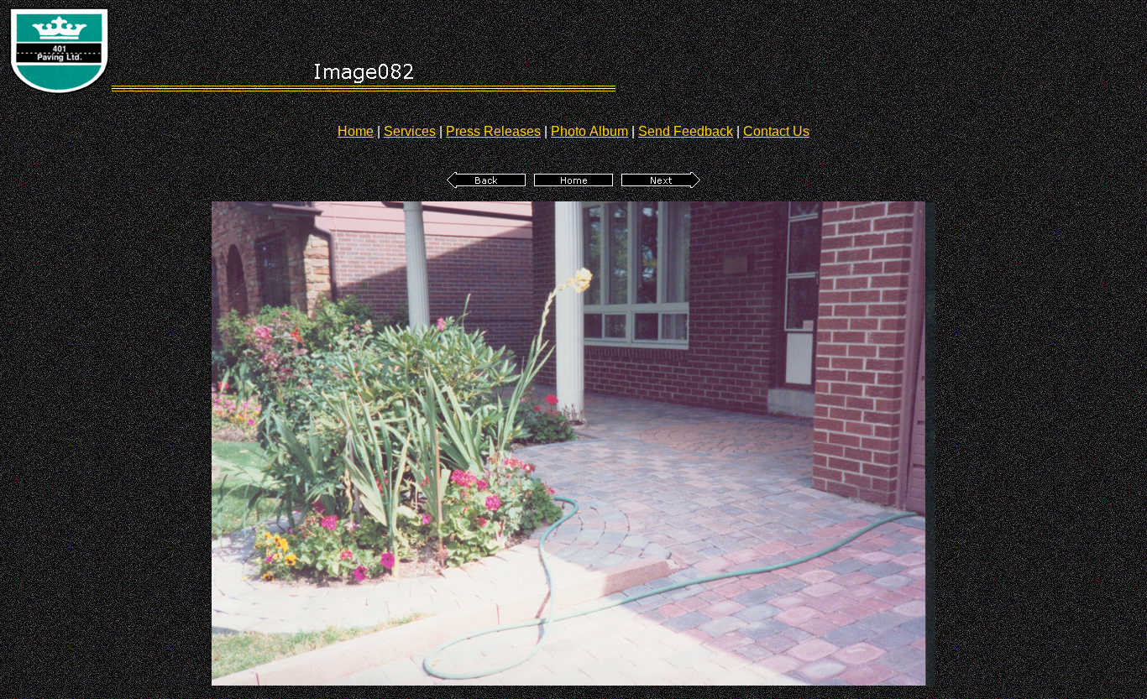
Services (410, 131)
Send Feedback (685, 131)
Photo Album (589, 131)
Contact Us (776, 131)
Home (356, 131)
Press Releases (493, 131)
